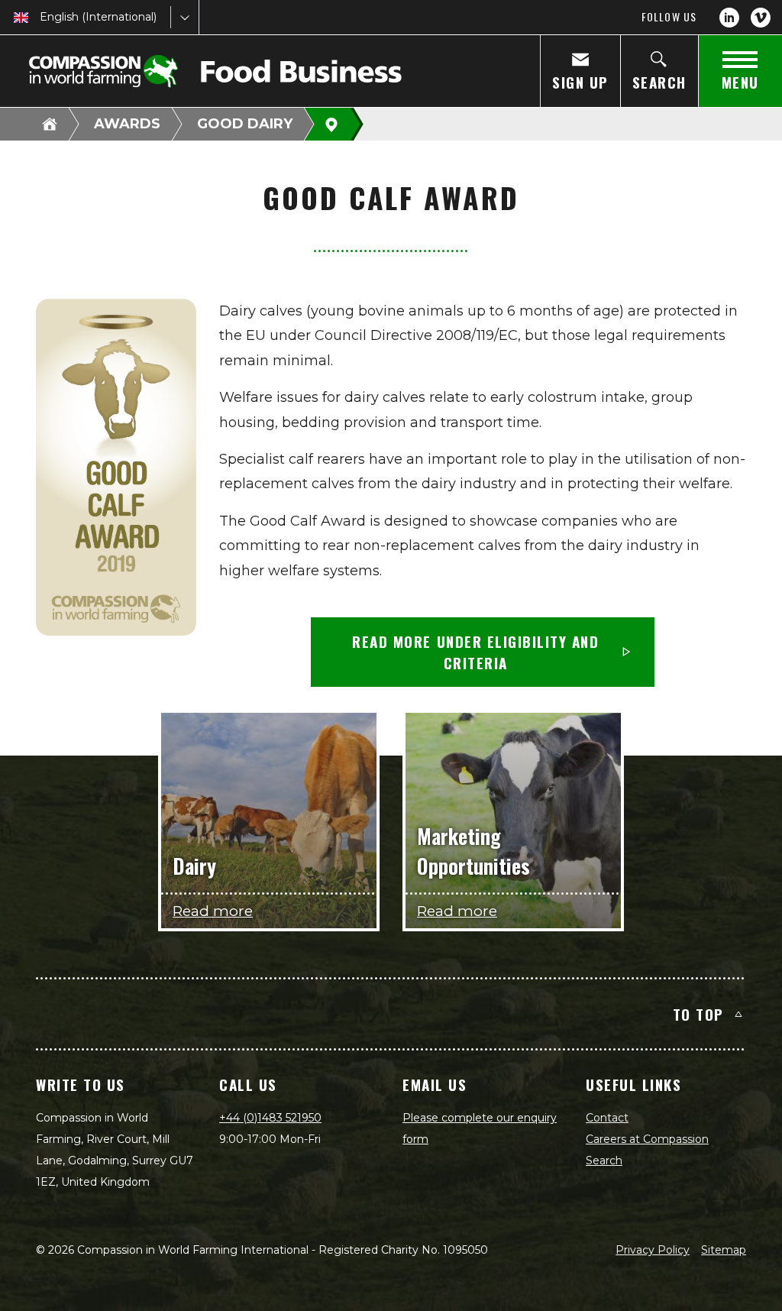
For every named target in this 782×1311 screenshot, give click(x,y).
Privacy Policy (653, 1250)
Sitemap (723, 1250)
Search (604, 1160)
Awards (127, 123)
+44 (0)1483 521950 (270, 1118)
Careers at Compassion (647, 1139)
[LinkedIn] (729, 18)
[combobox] (41, 17)
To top (698, 1014)
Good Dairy (244, 123)
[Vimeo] (761, 18)
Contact (607, 1118)
